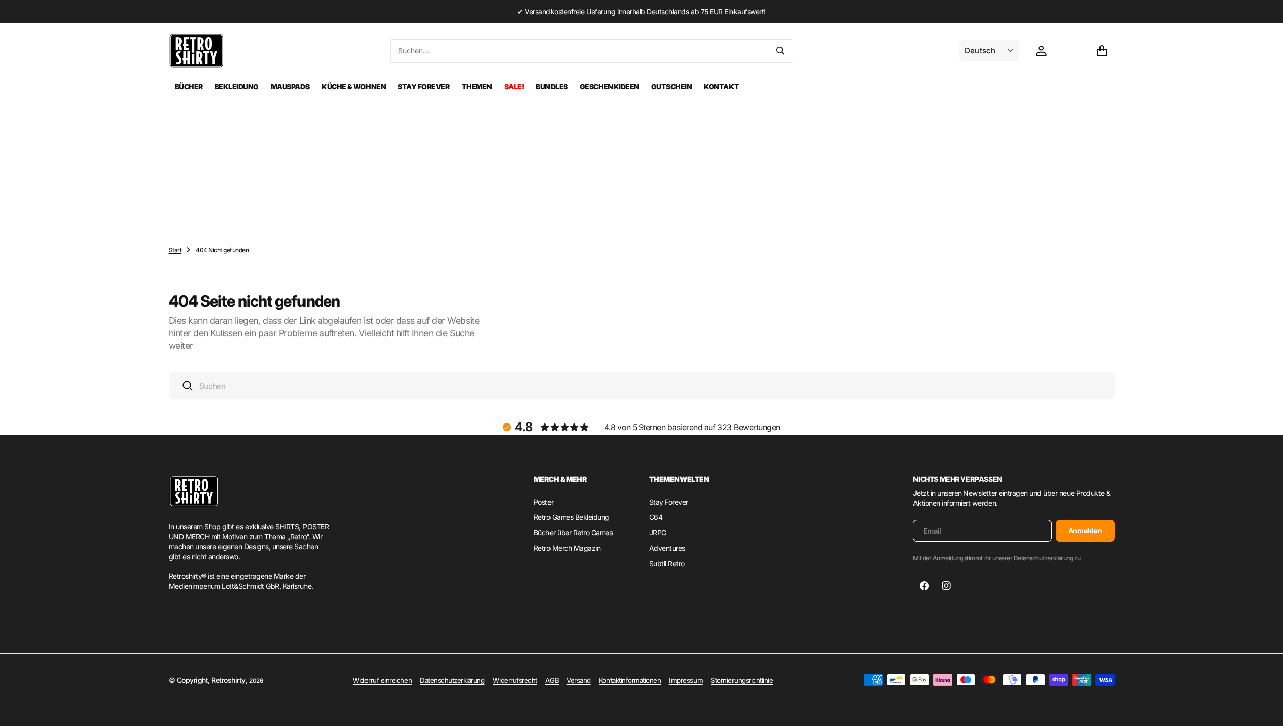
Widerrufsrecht (515, 680)
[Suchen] (780, 51)
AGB (552, 680)
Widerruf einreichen (382, 680)
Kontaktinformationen (630, 680)
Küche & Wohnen (354, 86)
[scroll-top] (1266, 708)
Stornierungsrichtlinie (742, 680)
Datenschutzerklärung (452, 680)
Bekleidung (237, 86)
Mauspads (290, 86)
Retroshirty (228, 680)
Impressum (686, 680)
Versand (579, 680)
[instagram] (946, 586)
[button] (1101, 51)
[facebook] (924, 586)
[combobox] (579, 51)
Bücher (189, 86)
